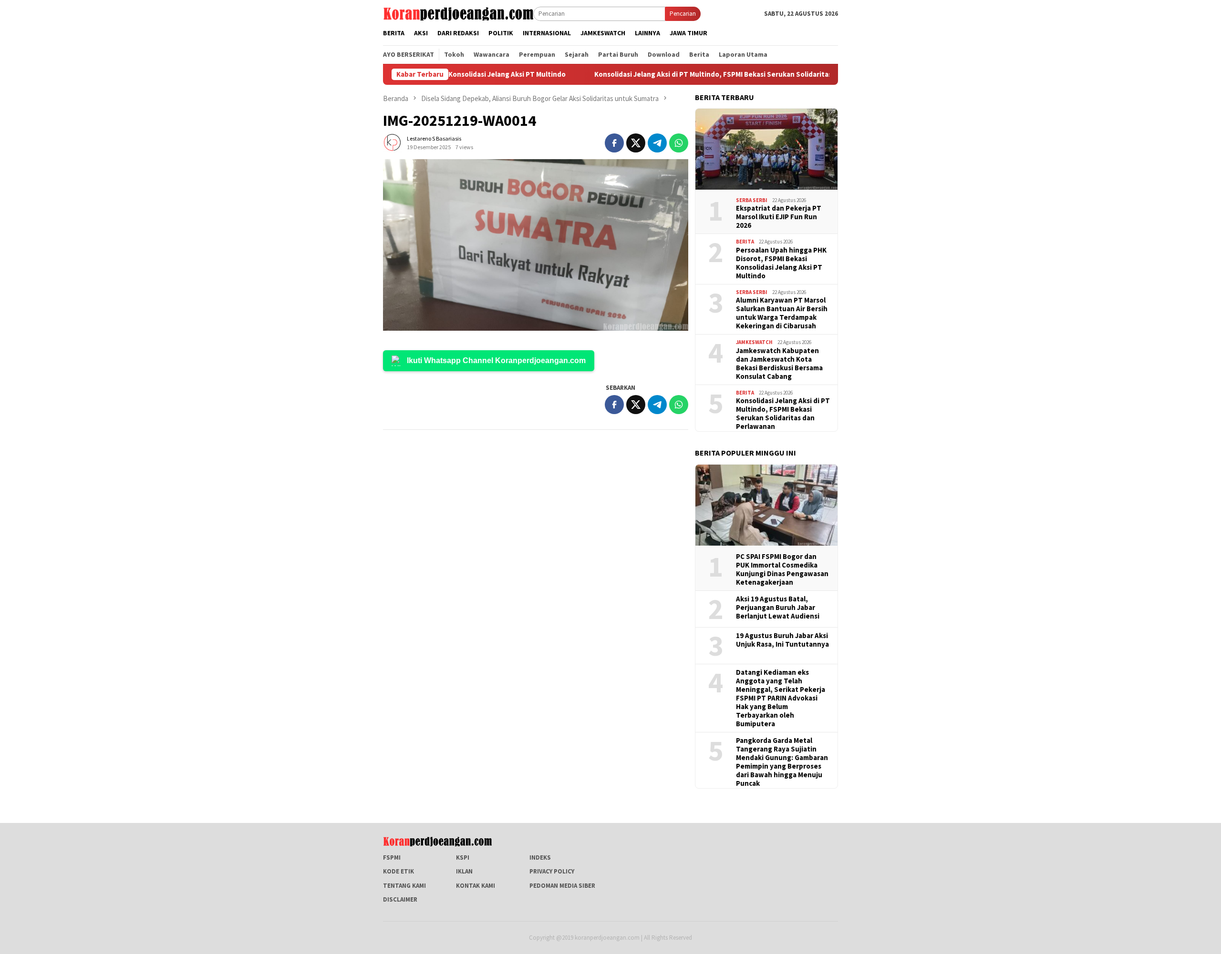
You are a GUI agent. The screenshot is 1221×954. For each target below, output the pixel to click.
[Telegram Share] (657, 142)
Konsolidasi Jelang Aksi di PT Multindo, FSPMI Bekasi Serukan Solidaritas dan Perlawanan (708, 74)
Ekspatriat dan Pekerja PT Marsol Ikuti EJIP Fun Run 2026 (778, 217)
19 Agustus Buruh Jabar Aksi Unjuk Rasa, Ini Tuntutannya (782, 640)
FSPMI (392, 857)
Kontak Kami (475, 886)
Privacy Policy (551, 871)
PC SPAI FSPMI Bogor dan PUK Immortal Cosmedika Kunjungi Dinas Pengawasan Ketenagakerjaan (782, 569)
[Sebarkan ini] (614, 142)
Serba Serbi (751, 200)
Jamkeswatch (754, 342)
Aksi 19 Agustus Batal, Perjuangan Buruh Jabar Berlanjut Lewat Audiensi (777, 607)
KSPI (462, 857)
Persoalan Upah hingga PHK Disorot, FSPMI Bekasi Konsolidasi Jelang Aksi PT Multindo (781, 263)
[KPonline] (458, 13)
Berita (745, 241)
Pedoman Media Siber (562, 886)
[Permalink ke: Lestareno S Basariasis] (392, 142)
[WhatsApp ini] (678, 142)
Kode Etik (398, 871)
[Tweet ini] (635, 142)
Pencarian (683, 14)
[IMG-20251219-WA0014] (535, 245)
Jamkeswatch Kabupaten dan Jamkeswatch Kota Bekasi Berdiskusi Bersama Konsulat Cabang (779, 363)
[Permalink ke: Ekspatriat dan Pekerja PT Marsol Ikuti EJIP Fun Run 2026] (766, 149)
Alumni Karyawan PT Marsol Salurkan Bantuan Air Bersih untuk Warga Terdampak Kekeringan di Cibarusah (782, 313)
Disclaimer (400, 899)
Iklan (464, 871)
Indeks (540, 857)
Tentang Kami (404, 886)
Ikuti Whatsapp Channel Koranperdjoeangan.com (496, 360)
